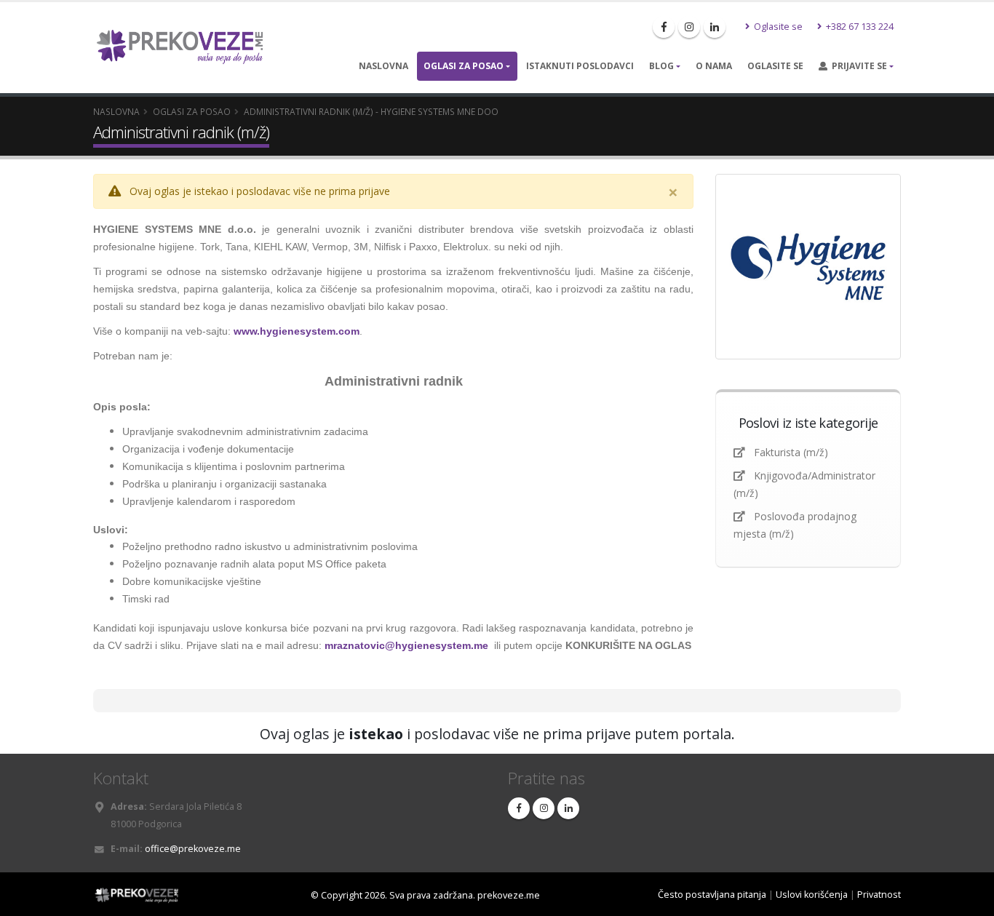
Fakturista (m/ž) (791, 452)
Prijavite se (857, 66)
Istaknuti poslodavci (580, 66)
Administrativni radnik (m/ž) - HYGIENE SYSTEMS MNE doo (371, 111)
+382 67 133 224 (859, 26)
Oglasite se (777, 26)
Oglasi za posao (464, 66)
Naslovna (383, 66)
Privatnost (879, 894)
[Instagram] (689, 27)
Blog (661, 66)
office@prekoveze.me (193, 849)
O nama (714, 66)
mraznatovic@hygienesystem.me (406, 645)
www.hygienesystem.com (296, 331)
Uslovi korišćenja (812, 894)
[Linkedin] (714, 27)
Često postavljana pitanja (712, 894)
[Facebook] (664, 27)
